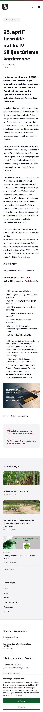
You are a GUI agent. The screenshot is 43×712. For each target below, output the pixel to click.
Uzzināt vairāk (16, 695)
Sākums (8, 20)
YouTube (25, 240)
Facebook (13, 240)
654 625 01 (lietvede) (11, 673)
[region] (21, 693)
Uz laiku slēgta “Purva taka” (16, 491)
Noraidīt (21, 707)
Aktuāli (6, 68)
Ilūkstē (9, 416)
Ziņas (16, 20)
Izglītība (7, 598)
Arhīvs (6, 593)
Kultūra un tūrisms (11, 602)
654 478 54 (7, 640)
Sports (6, 611)
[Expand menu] (39, 7)
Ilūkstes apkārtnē (20, 416)
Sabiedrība (8, 607)
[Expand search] (32, 7)
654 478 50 (7, 649)
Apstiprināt (21, 701)
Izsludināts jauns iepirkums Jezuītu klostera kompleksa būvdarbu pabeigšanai (19, 523)
